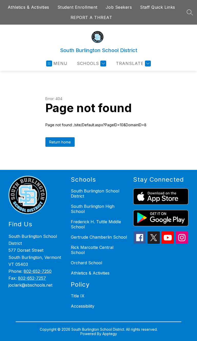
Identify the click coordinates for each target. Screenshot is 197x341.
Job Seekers (119, 7)
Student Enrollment (77, 7)
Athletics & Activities (28, 7)
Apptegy (109, 334)
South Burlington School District (95, 193)
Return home (60, 142)
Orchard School (86, 262)
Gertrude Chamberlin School (99, 237)
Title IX (77, 295)
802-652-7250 (38, 271)
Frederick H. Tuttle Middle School (96, 224)
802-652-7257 (32, 278)
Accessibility (82, 306)
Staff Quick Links (157, 7)
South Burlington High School (92, 209)
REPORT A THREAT (91, 17)
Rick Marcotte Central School (92, 250)
